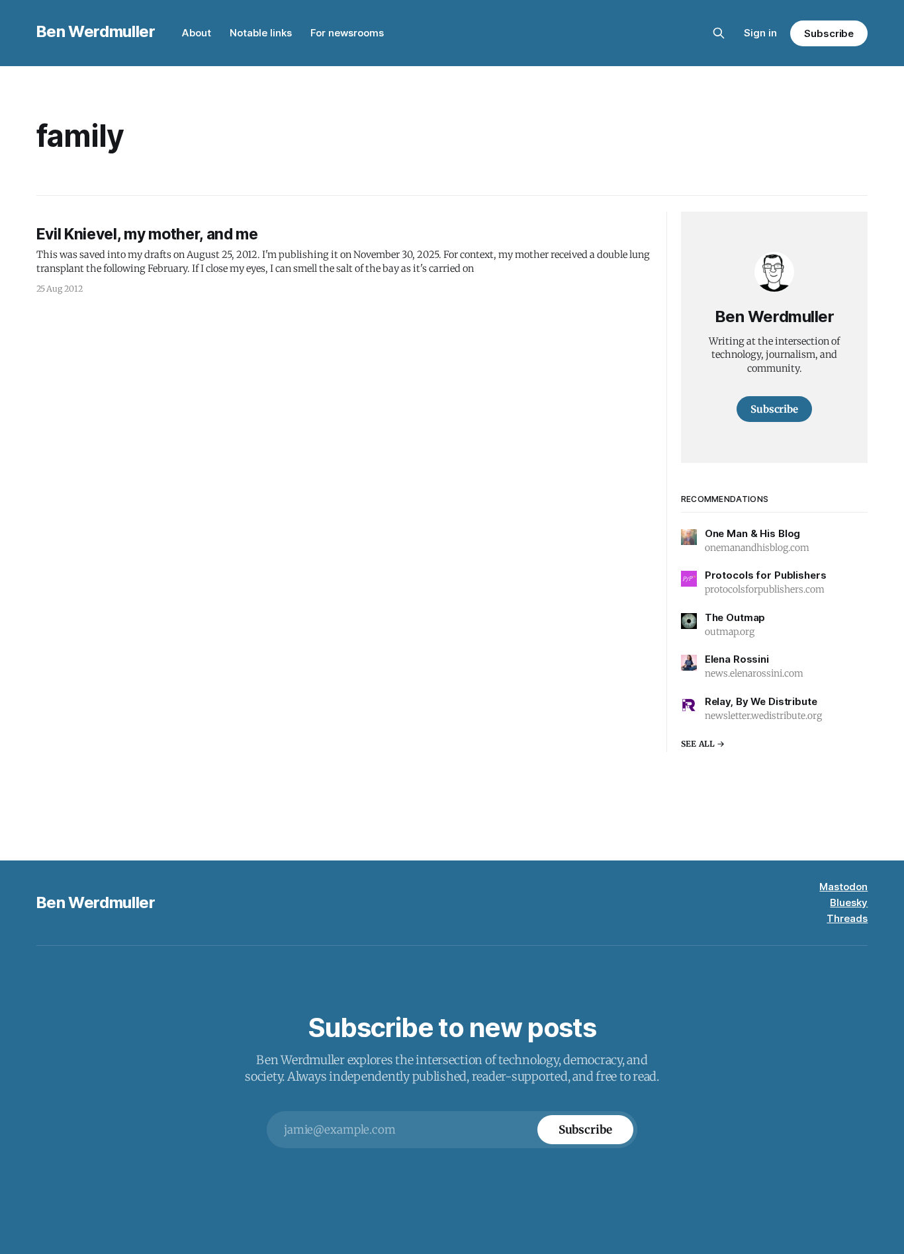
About (196, 32)
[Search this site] (718, 33)
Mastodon (843, 886)
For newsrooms (347, 32)
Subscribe (829, 33)
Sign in (760, 32)
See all (698, 744)
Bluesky (849, 902)
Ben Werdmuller (96, 31)
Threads (847, 918)
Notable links (261, 32)
